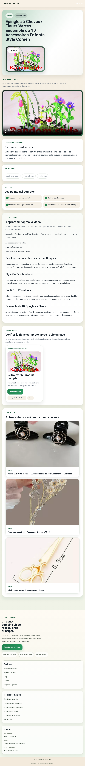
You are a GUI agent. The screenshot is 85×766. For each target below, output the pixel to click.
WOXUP (51, 763)
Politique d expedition (11, 711)
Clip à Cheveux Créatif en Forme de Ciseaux (26, 590)
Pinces (9, 15)
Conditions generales (11, 699)
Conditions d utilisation (12, 715)
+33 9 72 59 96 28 (10, 737)
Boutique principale (10, 669)
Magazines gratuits (10, 685)
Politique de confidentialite (13, 703)
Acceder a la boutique (12, 647)
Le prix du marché (10, 3)
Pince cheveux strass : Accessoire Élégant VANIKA (28, 532)
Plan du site (8, 719)
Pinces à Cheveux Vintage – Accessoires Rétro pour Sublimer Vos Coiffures (39, 474)
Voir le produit (15, 392)
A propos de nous (10, 673)
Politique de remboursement (13, 707)
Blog (5, 677)
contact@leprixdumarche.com (14, 743)
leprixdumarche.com (11, 750)
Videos (6, 681)
